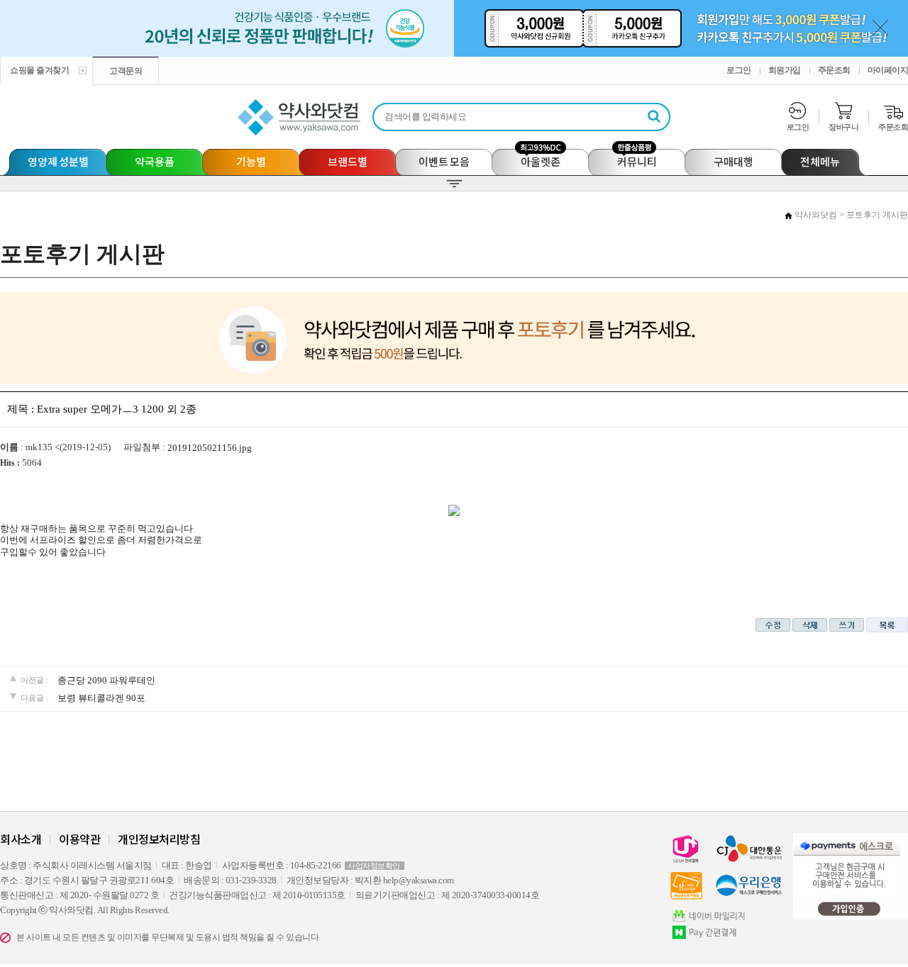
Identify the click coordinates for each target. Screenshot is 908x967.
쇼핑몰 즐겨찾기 (39, 70)
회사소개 (20, 838)
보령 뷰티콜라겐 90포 (101, 698)
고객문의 (125, 71)
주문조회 (834, 70)
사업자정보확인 (374, 865)
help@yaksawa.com (418, 880)
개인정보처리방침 (159, 838)
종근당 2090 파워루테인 (106, 680)
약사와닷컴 (815, 215)
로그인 (738, 70)
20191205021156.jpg (209, 447)
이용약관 (79, 838)
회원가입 (784, 70)
